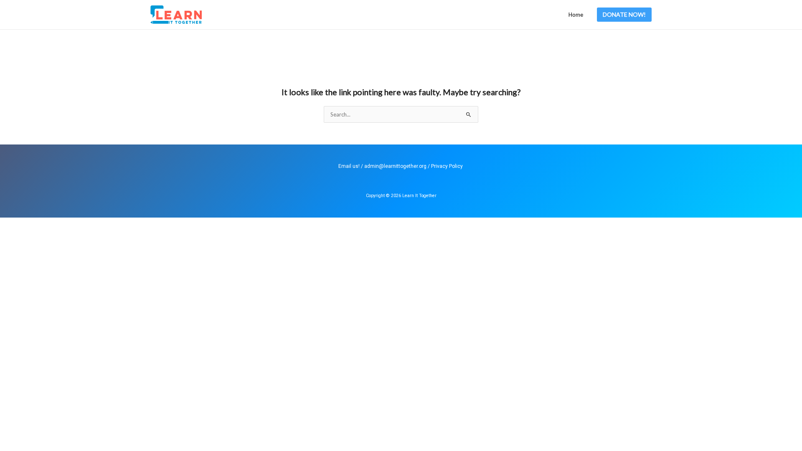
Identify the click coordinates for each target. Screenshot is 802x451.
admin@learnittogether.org (395, 166)
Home (576, 14)
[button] (624, 15)
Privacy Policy (447, 166)
